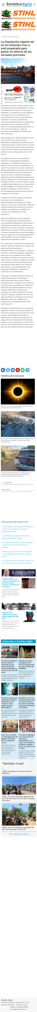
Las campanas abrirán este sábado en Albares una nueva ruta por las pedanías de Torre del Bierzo (18, 562)
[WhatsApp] (22, 370)
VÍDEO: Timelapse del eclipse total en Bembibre (17, 772)
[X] (8, 370)
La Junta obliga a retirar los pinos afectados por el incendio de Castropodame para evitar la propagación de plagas (18, 529)
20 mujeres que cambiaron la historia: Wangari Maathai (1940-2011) (10, 615)
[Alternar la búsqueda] (34, 4)
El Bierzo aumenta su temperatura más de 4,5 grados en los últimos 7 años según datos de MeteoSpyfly (9, 702)
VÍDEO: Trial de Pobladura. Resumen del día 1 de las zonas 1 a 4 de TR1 (18, 828)
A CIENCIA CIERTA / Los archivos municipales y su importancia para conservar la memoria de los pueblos (10, 583)
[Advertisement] (18, 917)
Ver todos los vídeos (19, 834)
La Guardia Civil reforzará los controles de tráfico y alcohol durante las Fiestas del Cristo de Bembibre (17, 545)
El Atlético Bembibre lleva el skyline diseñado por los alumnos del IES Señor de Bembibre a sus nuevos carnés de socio (9, 666)
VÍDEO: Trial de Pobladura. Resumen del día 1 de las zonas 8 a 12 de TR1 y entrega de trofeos (18, 798)
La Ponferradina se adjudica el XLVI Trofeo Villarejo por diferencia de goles (15, 537)
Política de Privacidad (7, 1005)
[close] (3, 4)
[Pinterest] (18, 370)
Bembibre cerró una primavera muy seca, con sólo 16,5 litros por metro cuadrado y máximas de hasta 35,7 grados (27, 702)
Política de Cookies (21, 1005)
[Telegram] (27, 370)
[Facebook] (3, 370)
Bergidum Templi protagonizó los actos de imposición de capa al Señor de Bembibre (26, 664)
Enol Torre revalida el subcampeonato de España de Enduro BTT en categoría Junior (9, 739)
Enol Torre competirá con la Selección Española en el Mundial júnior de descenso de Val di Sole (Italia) (17, 554)
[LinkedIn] (13, 370)
